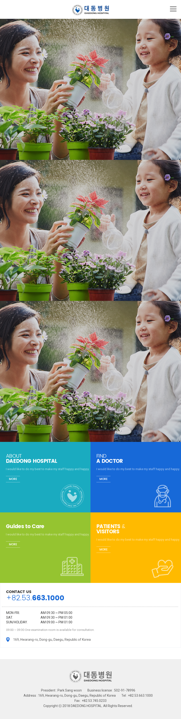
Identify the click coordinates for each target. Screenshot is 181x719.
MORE (13, 479)
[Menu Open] (173, 9)
